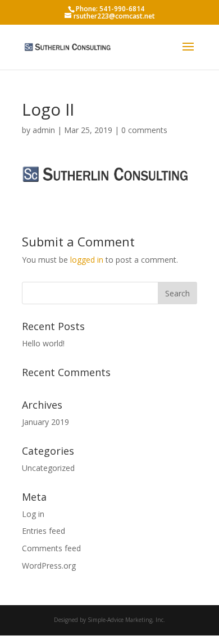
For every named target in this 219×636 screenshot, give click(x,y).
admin (44, 130)
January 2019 (45, 422)
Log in (33, 514)
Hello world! (43, 343)
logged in (86, 259)
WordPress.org (49, 565)
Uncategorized (48, 468)
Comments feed (51, 548)
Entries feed (43, 530)
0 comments (144, 130)
